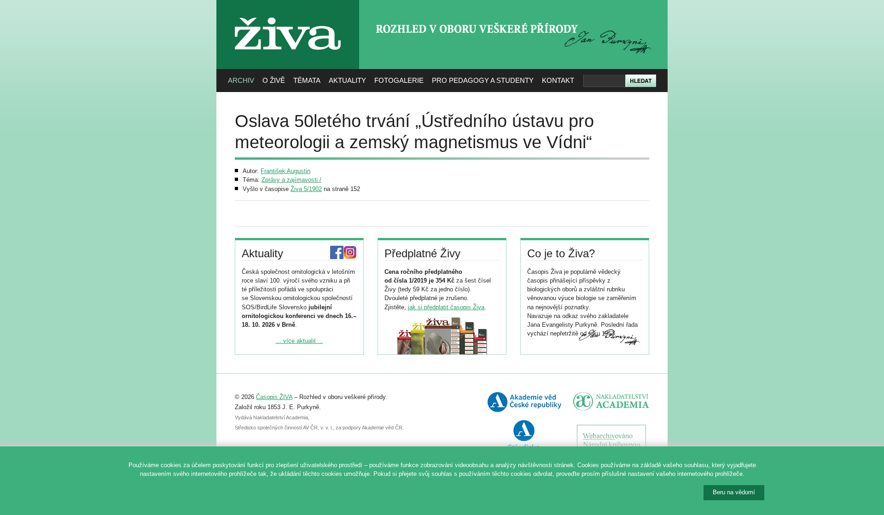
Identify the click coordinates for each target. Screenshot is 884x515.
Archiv (241, 80)
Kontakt (558, 80)
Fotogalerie (399, 80)
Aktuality (347, 80)
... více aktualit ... (299, 340)
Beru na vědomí (734, 492)
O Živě (273, 80)
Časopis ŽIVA (274, 396)
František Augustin (285, 171)
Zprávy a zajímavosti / (291, 179)
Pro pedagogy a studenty (483, 80)
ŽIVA (288, 14)
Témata (306, 80)
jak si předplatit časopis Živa (446, 307)
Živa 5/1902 (306, 188)
